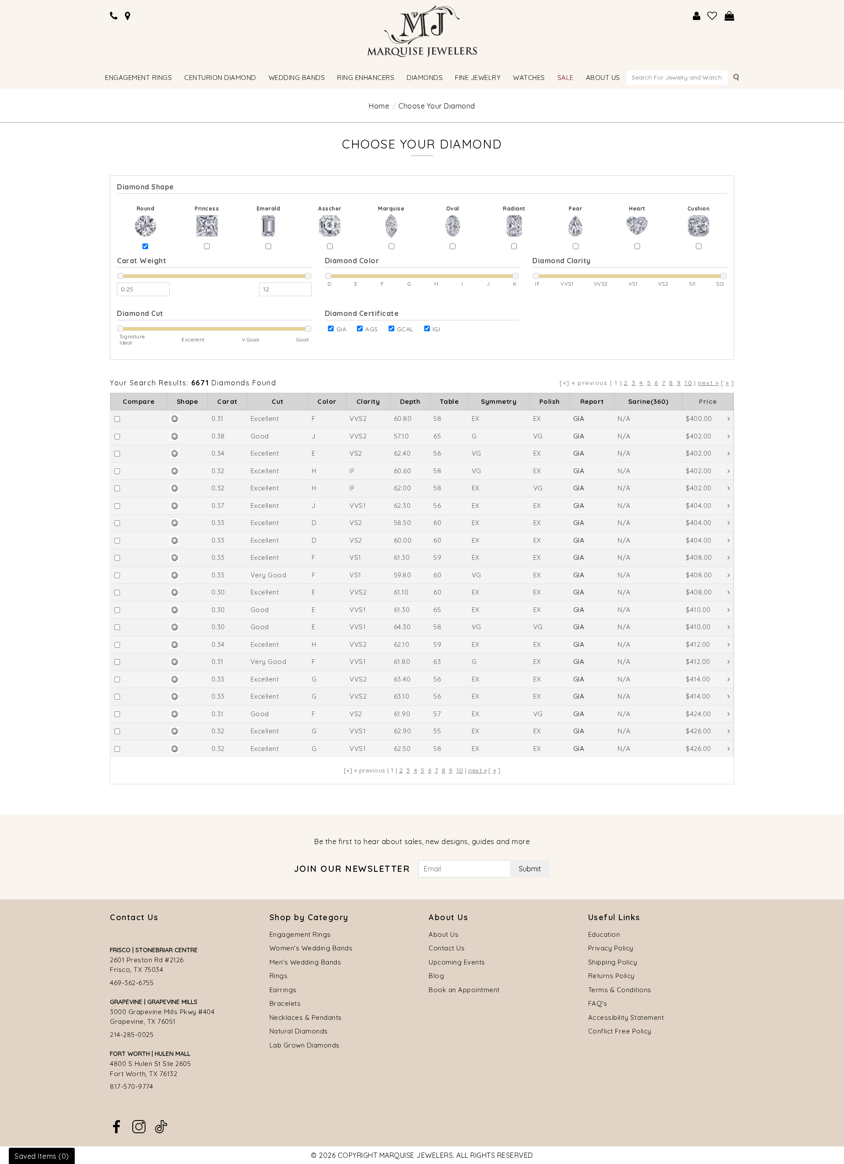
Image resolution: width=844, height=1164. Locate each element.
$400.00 (699, 418)
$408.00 (699, 557)
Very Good (269, 575)
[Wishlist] (712, 16)
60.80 (403, 418)
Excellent (265, 418)
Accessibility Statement (626, 1017)
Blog (436, 976)
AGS (371, 329)
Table (449, 401)
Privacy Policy (610, 948)
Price (708, 401)
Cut (278, 401)
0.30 (218, 592)
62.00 (402, 488)
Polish (549, 401)
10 (688, 383)
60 (437, 523)
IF (352, 471)
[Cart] (729, 16)
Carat (227, 401)
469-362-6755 (131, 983)
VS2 (355, 453)
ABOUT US (603, 77)
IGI (436, 329)
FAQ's (598, 1003)
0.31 (217, 418)
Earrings (283, 990)
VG (538, 436)
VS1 (355, 557)
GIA (341, 329)
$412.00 (698, 644)
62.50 (402, 748)
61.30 (402, 557)
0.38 (218, 436)
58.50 (402, 523)
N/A (624, 418)
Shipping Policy (612, 962)
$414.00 (698, 679)
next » (708, 383)
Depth (410, 401)
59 (437, 557)
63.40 (402, 679)
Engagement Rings (300, 934)
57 (437, 714)
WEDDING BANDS (297, 77)
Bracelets (285, 1003)
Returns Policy (611, 976)
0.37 (218, 505)
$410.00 (698, 610)
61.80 (402, 661)
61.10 (401, 592)
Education (604, 934)
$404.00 (699, 505)
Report (592, 401)
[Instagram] (139, 1125)
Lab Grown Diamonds (304, 1045)
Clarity (368, 401)
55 (437, 731)
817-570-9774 (131, 1086)
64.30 (402, 627)
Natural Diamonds (298, 1031)
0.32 (218, 471)
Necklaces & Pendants (305, 1017)
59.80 (402, 575)
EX (476, 418)
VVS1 (357, 505)
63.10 (402, 696)
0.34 (218, 453)
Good (260, 436)
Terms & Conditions (619, 990)
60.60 (402, 471)
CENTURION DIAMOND (220, 77)
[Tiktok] (160, 1125)
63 (437, 661)
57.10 (401, 436)
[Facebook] (116, 1125)
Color (327, 401)
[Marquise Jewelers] (422, 30)
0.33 (218, 523)
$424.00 (698, 714)
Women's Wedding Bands (311, 948)
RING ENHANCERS (365, 77)
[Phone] (114, 16)
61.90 (402, 714)
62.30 (402, 505)
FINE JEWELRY (478, 77)
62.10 (402, 644)
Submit (530, 868)
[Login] (697, 16)
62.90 (402, 731)
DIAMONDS (425, 77)
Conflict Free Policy (619, 1031)
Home (379, 106)
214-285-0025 (131, 1034)
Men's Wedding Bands (305, 962)
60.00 (403, 540)
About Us (443, 934)
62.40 (402, 453)
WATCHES (529, 77)
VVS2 (358, 418)
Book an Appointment (464, 990)
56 (437, 453)
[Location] (128, 16)
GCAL (405, 329)
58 (437, 418)
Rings (278, 976)
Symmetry (499, 401)
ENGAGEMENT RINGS (138, 77)
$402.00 (699, 436)
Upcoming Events (457, 962)
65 (437, 436)
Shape (187, 401)
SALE (565, 77)
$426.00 (698, 731)
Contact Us (447, 948)
